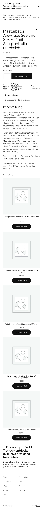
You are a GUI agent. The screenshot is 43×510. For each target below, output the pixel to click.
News (38, 506)
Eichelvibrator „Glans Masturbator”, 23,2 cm (21, 324)
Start (4, 15)
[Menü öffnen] (38, 6)
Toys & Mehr (11, 15)
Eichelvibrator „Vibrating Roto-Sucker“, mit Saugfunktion (21, 377)
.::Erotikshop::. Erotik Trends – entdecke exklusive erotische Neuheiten (15, 6)
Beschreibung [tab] (11, 95)
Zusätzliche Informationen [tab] (17, 100)
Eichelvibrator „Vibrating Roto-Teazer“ (21, 430)
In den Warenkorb (21, 76)
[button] (36, 30)
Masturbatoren (21, 15)
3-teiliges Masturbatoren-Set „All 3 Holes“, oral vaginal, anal (21, 217)
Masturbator (35, 88)
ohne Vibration (16, 88)
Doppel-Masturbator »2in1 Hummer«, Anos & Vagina (21, 271)
